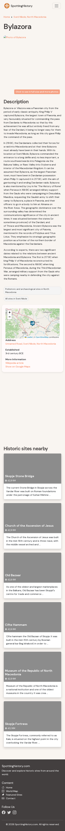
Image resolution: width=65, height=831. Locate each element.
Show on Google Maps (17, 366)
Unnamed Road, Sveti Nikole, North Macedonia (30, 343)
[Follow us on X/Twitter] (9, 812)
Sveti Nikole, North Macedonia (30, 16)
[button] (32, 323)
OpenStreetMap (42, 337)
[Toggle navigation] (56, 6)
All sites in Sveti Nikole (16, 298)
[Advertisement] (32, 408)
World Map (12, 791)
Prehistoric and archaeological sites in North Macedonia (27, 291)
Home (7, 16)
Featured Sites (14, 794)
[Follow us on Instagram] (15, 812)
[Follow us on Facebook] (4, 812)
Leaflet (29, 337)
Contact (10, 798)
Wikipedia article (14, 363)
